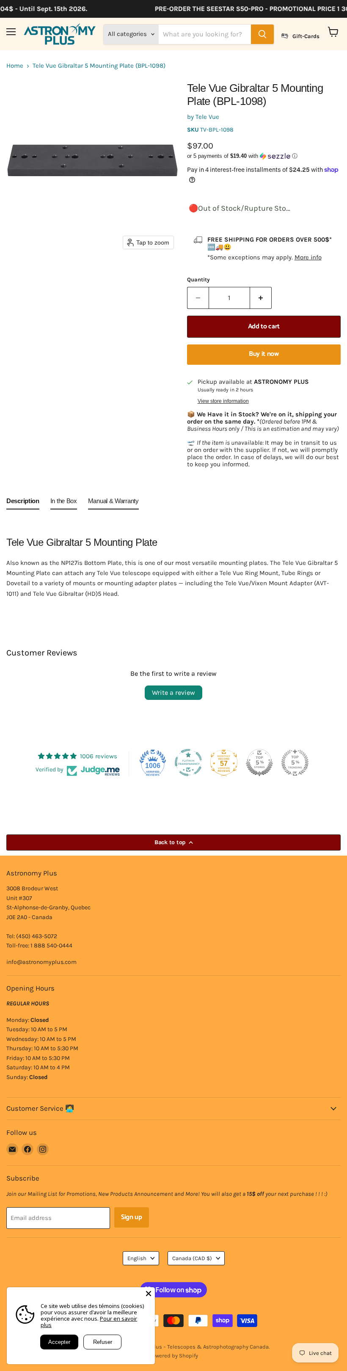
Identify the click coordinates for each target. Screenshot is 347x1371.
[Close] (148, 1293)
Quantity (198, 279)
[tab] (22, 502)
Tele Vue (207, 117)
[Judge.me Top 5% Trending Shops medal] (294, 762)
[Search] (262, 34)
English (136, 1258)
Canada (192, 1258)
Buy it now (264, 354)
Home (14, 65)
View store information (223, 401)
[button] (264, 156)
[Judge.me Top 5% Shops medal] (259, 762)
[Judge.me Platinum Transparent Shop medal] (188, 762)
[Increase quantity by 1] (261, 298)
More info (308, 257)
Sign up (131, 1217)
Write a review (173, 692)
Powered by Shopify (173, 1355)
